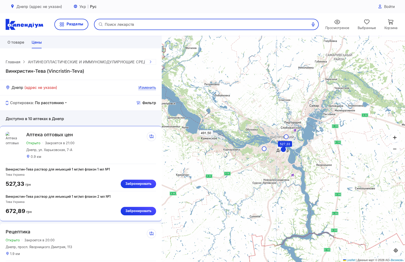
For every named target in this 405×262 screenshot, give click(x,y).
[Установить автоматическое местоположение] (395, 250)
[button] (283, 149)
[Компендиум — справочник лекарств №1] (24, 24)
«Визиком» (396, 260)
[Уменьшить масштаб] (394, 149)
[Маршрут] (151, 136)
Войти (389, 6)
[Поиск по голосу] (313, 24)
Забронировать (138, 184)
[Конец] (150, 62)
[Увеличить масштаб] (394, 137)
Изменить (147, 87)
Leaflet (350, 260)
